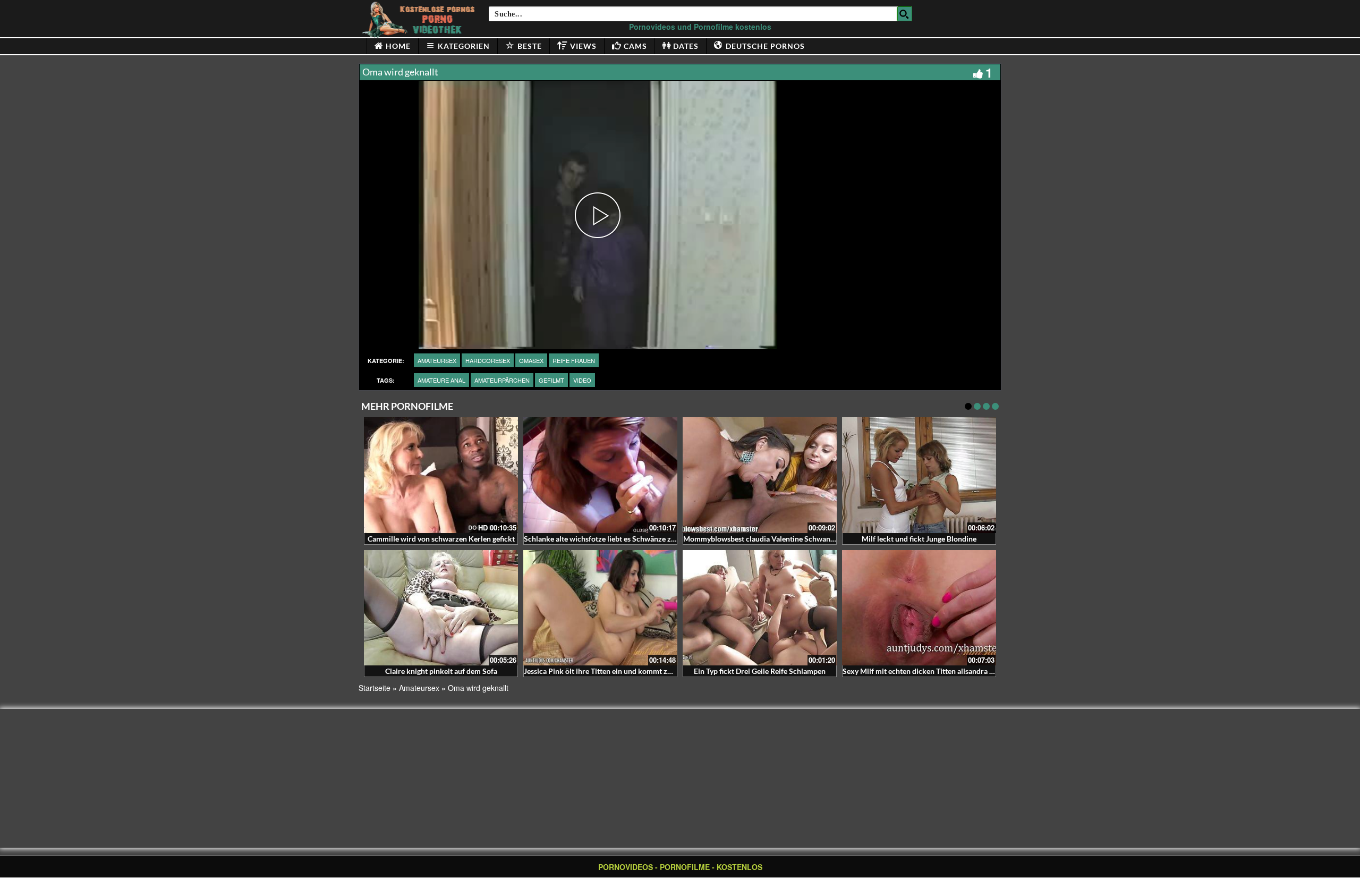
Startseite (374, 687)
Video (582, 380)
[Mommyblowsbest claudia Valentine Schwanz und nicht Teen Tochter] (760, 475)
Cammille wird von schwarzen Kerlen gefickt (441, 538)
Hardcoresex (487, 360)
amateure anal (441, 380)
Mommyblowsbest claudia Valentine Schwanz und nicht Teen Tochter (797, 538)
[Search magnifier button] (904, 13)
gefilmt (551, 380)
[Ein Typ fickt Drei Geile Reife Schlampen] (760, 608)
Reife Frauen (573, 360)
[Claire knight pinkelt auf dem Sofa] (441, 608)
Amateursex (437, 360)
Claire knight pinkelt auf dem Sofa (441, 671)
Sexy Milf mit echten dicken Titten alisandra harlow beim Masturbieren (960, 671)
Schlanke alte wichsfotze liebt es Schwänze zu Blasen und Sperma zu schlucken (654, 538)
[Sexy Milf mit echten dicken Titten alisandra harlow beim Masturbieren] (919, 608)
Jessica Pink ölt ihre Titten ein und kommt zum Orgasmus (618, 671)
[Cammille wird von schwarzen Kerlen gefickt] (441, 475)
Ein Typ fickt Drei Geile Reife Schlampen (760, 671)
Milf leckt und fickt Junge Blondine (919, 538)
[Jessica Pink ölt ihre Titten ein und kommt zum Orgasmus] (600, 608)
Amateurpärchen (502, 380)
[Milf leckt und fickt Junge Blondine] (919, 475)
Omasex (531, 360)
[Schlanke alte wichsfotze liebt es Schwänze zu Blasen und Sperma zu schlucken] (600, 475)
